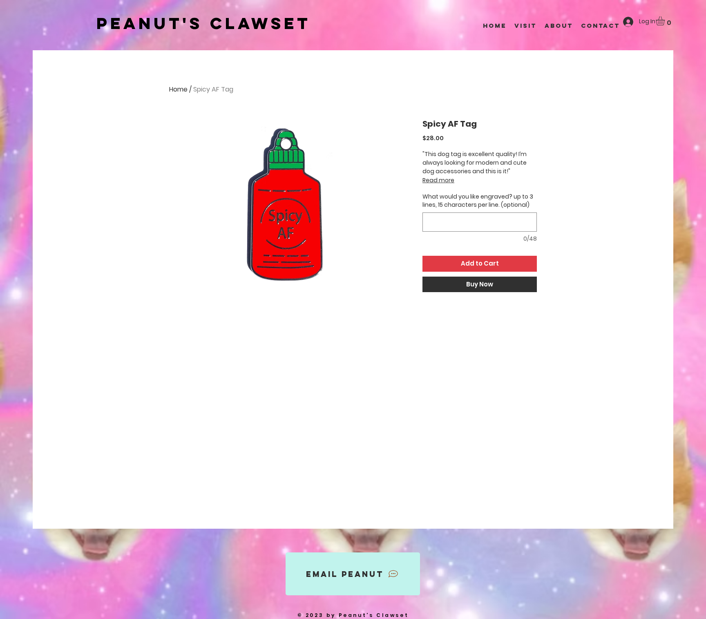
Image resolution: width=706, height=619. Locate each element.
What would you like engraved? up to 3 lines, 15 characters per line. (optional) (477, 201)
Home (178, 89)
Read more (438, 180)
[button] (665, 20)
